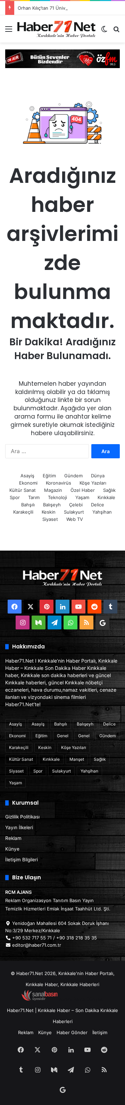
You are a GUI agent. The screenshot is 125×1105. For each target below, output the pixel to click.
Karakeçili (23, 512)
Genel (62, 735)
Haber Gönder (72, 1032)
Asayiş (27, 475)
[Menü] (8, 31)
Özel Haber (82, 490)
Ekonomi (28, 483)
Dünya (98, 475)
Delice (97, 504)
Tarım (34, 497)
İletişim (99, 1032)
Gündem (73, 475)
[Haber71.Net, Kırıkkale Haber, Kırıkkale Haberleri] (56, 29)
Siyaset (50, 519)
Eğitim (49, 475)
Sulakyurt (74, 512)
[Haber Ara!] (116, 31)
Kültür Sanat (22, 490)
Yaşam (82, 497)
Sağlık (109, 490)
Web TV (74, 519)
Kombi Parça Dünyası (81, 999)
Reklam (13, 838)
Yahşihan (102, 512)
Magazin (53, 490)
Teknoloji (57, 497)
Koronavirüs (58, 483)
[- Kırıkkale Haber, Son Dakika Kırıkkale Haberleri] (62, 58)
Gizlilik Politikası (22, 817)
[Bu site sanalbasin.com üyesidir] (40, 999)
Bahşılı (28, 504)
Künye (12, 849)
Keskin (49, 512)
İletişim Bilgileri (21, 859)
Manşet (76, 759)
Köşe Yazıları (93, 483)
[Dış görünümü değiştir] (104, 31)
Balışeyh (52, 504)
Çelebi (76, 504)
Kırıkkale (106, 497)
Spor (15, 497)
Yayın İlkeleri (19, 827)
